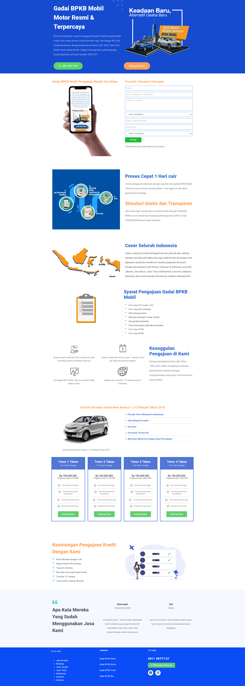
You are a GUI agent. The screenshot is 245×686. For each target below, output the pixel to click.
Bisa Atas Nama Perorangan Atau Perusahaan (150, 439)
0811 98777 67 (158, 658)
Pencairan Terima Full (138, 433)
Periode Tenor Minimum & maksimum (146, 414)
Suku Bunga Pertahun (138, 420)
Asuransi (132, 426)
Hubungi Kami (68, 514)
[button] (159, 414)
